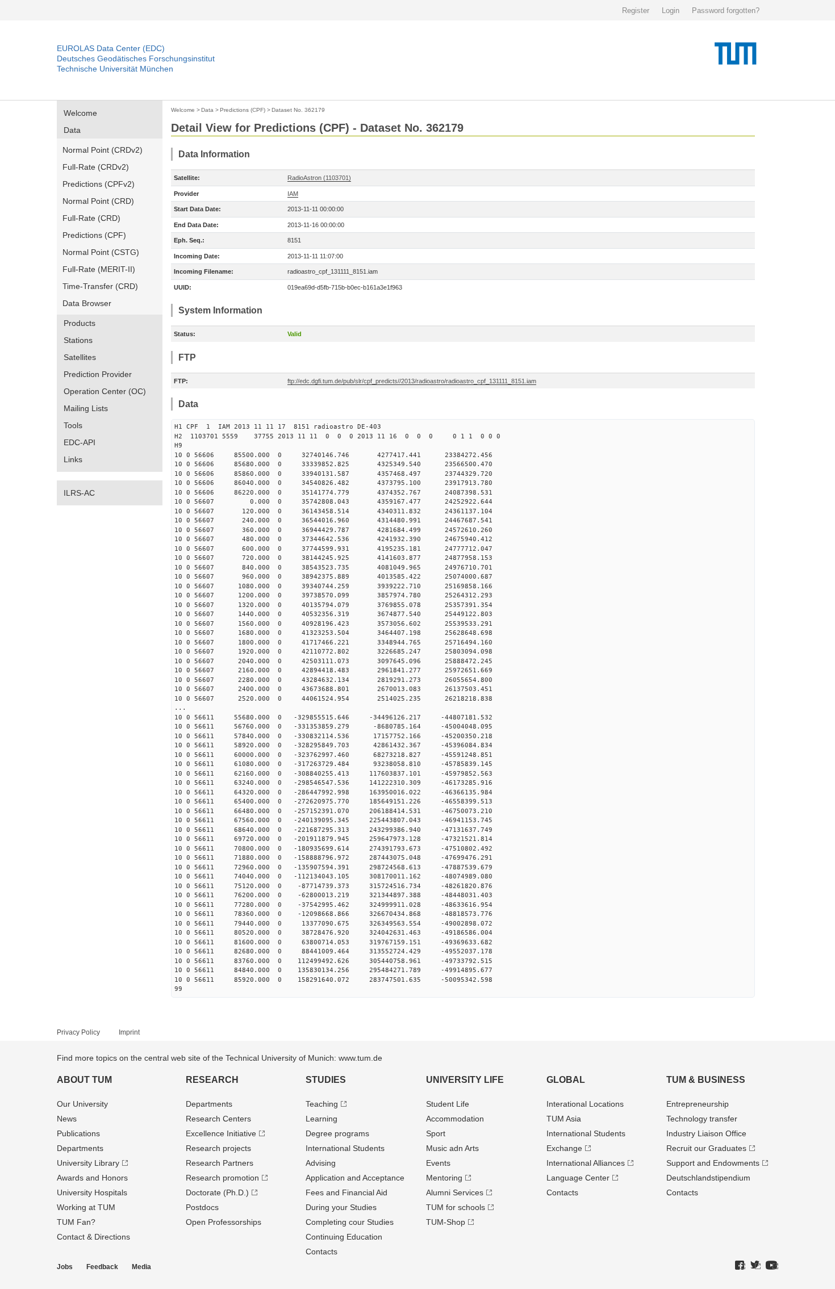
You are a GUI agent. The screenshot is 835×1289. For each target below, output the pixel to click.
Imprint (129, 1032)
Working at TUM (86, 1207)
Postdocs (202, 1207)
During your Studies (341, 1207)
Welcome (80, 113)
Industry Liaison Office (706, 1133)
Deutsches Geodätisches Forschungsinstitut (136, 58)
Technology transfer (701, 1118)
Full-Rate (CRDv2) (95, 166)
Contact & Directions (93, 1236)
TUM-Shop (445, 1222)
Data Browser (86, 303)
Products (79, 323)
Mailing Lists (86, 408)
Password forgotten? (725, 10)
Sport (435, 1133)
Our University (82, 1103)
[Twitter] (755, 1266)
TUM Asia (563, 1118)
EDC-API (79, 442)
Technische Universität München (115, 68)
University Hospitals (92, 1192)
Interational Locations (585, 1103)
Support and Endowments (712, 1162)
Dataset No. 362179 (298, 110)
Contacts (321, 1251)
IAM (292, 193)
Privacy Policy (78, 1032)
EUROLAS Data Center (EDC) (111, 48)
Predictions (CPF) (94, 235)
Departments (80, 1148)
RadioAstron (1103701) (319, 177)
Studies (326, 1080)
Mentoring (444, 1177)
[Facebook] (740, 1266)
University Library (88, 1162)
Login (670, 10)
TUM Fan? (76, 1222)
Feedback (102, 1267)
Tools (73, 425)
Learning (321, 1118)
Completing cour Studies (350, 1222)
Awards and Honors (92, 1177)
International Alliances (585, 1162)
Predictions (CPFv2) (98, 184)
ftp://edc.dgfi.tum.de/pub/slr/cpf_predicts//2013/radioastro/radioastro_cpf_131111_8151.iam (411, 381)
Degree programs (337, 1133)
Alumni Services (454, 1192)
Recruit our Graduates (706, 1148)
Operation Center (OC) (105, 391)
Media (141, 1267)
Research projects (218, 1148)
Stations (78, 340)
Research (212, 1080)
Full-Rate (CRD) (91, 218)
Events (438, 1162)
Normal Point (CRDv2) (102, 149)
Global (565, 1080)
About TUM (84, 1080)
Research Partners (219, 1162)
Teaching (322, 1103)
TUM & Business (705, 1080)
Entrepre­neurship (697, 1103)
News (67, 1118)
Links (73, 459)
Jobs (65, 1267)
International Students (345, 1148)
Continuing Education (344, 1236)
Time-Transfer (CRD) (100, 286)
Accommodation (455, 1118)
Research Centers (218, 1118)
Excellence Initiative (221, 1133)
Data (72, 130)
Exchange (564, 1148)
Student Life (447, 1103)
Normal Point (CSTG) (100, 252)
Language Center (577, 1177)
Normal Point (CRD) (98, 201)
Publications (78, 1133)
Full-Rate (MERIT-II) (98, 269)
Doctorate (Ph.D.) (217, 1192)
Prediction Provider (98, 374)
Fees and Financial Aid (346, 1192)
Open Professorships (223, 1222)
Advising (321, 1162)
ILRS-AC (79, 492)
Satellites (80, 357)
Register (635, 10)
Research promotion (222, 1177)
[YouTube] (772, 1266)
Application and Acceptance (355, 1177)
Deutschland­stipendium (708, 1177)
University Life (465, 1080)
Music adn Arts (452, 1148)
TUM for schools (455, 1207)
